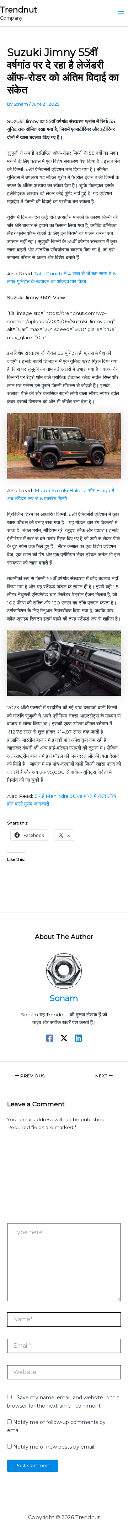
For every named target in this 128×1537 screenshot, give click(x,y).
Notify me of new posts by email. (54, 1447)
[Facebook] (49, 1038)
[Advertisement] (64, 1179)
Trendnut (18, 9)
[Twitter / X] (64, 1038)
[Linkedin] (78, 1038)
